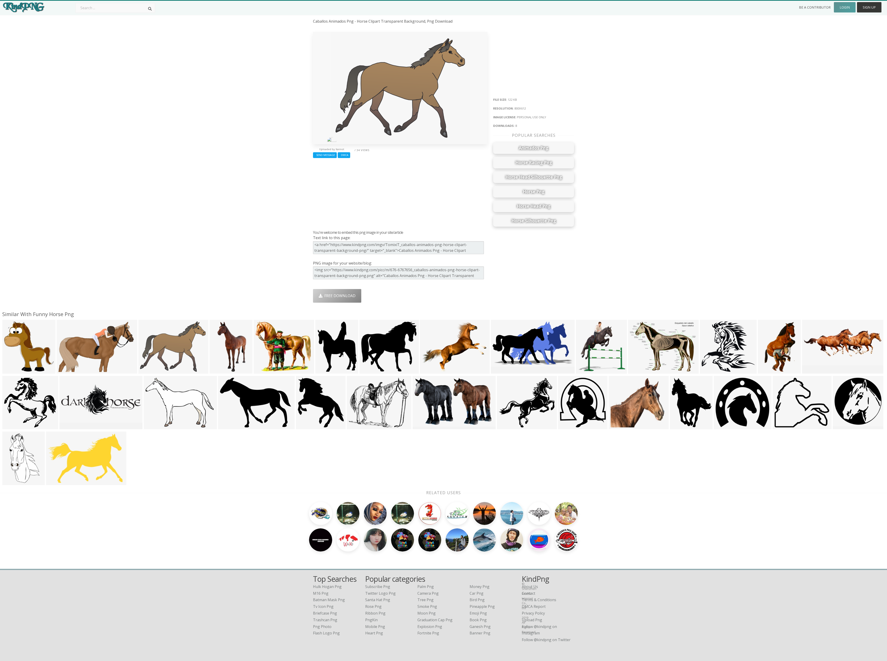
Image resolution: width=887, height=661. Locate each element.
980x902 (722, 426)
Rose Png (373, 606)
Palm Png (425, 586)
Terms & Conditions (539, 599)
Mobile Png (375, 626)
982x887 (781, 426)
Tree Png (425, 599)
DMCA (344, 155)
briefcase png (325, 613)
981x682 (226, 426)
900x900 (218, 371)
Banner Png (480, 633)
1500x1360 (264, 371)
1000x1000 (843, 426)
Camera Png (428, 593)
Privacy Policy (533, 613)
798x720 (368, 371)
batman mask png (329, 599)
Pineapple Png (482, 606)
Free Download (338, 295)
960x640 (617, 426)
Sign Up (869, 7)
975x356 (810, 371)
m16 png (320, 593)
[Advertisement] (400, 193)
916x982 (304, 426)
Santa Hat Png (377, 599)
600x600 (505, 426)
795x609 (428, 371)
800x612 (147, 371)
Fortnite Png (428, 633)
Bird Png (477, 599)
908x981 (566, 426)
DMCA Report (534, 606)
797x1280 (12, 482)
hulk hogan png (327, 586)
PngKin (371, 619)
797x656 (355, 426)
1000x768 (637, 371)
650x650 (708, 371)
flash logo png (326, 633)
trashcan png (325, 619)
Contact (528, 593)
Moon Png (426, 613)
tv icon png (323, 606)
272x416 (766, 371)
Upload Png (532, 619)
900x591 (65, 371)
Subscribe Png (377, 586)
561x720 (324, 371)
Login (845, 7)
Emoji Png (478, 613)
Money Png (479, 586)
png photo (322, 626)
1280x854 (55, 482)
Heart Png (374, 633)
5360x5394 (13, 371)
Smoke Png (427, 606)
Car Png (476, 593)
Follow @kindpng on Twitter (546, 639)
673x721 (584, 371)
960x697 (152, 426)
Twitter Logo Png (380, 593)
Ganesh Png (480, 626)
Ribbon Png (375, 613)
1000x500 (69, 426)
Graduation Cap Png (435, 619)
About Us (530, 586)
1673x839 (500, 371)
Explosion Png (429, 626)
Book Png (478, 619)
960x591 (421, 426)
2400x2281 (13, 426)
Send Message (325, 155)
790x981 (678, 426)
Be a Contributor (815, 7)
